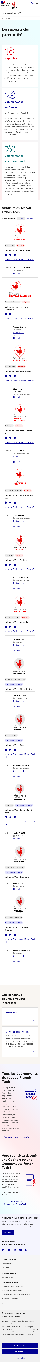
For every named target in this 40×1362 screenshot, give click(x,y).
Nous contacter (7, 1308)
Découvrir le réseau (8, 1277)
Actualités (11, 1012)
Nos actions (5, 1268)
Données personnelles (17, 1031)
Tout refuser (20, 1351)
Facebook (6, 255)
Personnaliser (20, 1358)
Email (18, 273)
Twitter (10, 255)
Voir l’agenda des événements (16, 1137)
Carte (32, 218)
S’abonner (8, 1232)
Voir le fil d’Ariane (7, 19)
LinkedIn (9, 1250)
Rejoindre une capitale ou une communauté (16, 1295)
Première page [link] (3, 972)
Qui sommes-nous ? (8, 1264)
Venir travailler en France (10, 1299)
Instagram (20, 1250)
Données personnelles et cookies (25, 1329)
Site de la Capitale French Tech (18, 259)
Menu (37, 2)
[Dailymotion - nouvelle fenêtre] (26, 1250)
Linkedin (15, 255)
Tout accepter (20, 1345)
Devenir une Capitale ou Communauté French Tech (15, 1202)
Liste (22, 218)
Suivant (14, 972)
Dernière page (19, 972)
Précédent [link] (9, 972)
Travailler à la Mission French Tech (12, 1287)
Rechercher (32, 2)
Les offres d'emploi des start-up (12, 1291)
